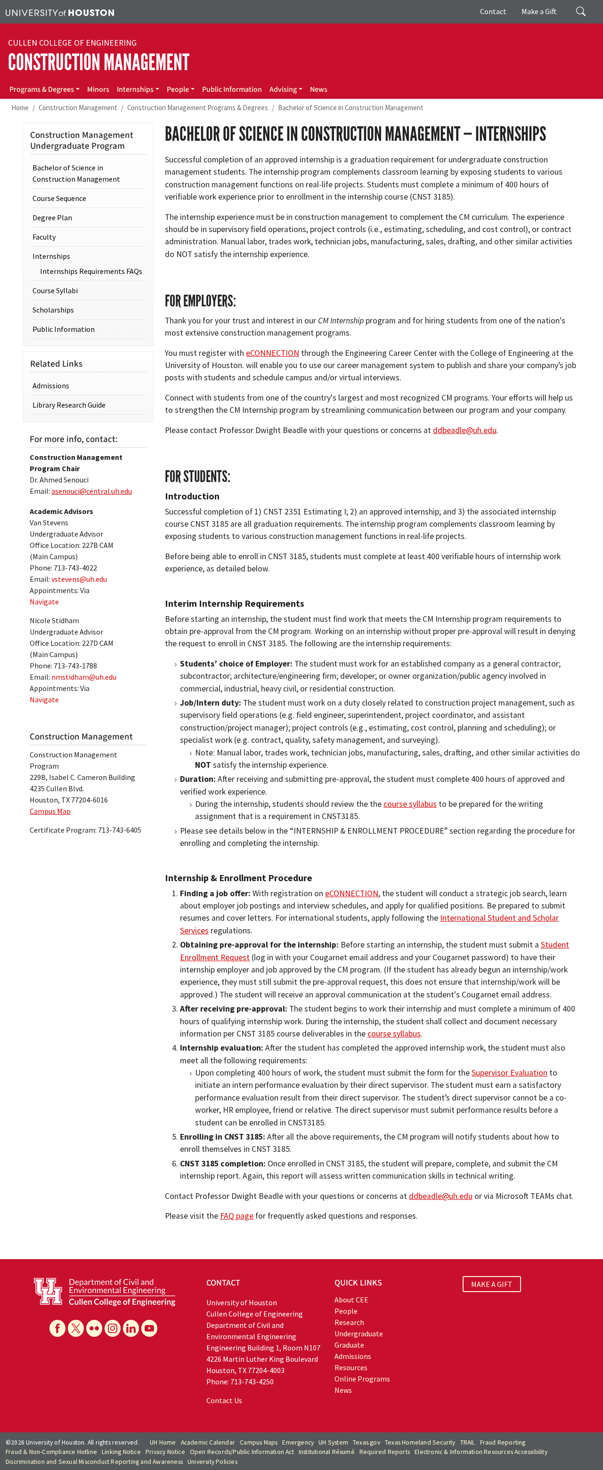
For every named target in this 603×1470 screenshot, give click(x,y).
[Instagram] (113, 1328)
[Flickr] (94, 1328)
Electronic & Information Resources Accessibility (481, 1452)
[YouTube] (149, 1328)
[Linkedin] (131, 1328)
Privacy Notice (165, 1452)
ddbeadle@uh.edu (465, 430)
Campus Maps (258, 1442)
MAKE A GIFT (492, 1284)
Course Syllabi (55, 290)
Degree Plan (52, 217)
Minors (98, 89)
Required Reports (384, 1452)
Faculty (44, 236)
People (178, 89)
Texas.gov (366, 1442)
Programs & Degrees (41, 89)
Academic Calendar (208, 1442)
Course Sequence (59, 198)
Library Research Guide (69, 405)
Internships (135, 89)
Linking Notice (121, 1452)
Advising (283, 89)
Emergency (298, 1442)
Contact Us (224, 1400)
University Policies (212, 1462)
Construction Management (98, 62)
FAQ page (236, 1216)
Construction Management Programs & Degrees (197, 107)
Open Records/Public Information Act (242, 1452)
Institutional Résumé (327, 1452)
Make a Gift (539, 11)
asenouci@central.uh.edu (91, 491)
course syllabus (410, 804)
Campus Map (50, 811)
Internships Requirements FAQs (91, 271)
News (318, 89)
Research (349, 1322)
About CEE (351, 1299)
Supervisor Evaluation (509, 1073)
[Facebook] (57, 1328)
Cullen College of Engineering (72, 43)
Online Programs (362, 1378)
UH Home (163, 1442)
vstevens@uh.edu (79, 579)
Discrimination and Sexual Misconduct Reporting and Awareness (94, 1462)
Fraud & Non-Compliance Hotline (51, 1452)
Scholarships (53, 309)
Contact (493, 11)
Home (20, 107)
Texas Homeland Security (420, 1442)
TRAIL (467, 1442)
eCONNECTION (272, 353)
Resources (350, 1367)
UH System (333, 1442)
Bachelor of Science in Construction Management (351, 107)
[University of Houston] (60, 11)
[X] (76, 1328)
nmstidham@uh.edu (83, 677)
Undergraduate (358, 1333)
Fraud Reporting (503, 1442)
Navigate (44, 601)
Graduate (349, 1345)
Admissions (51, 385)
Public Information (232, 89)
